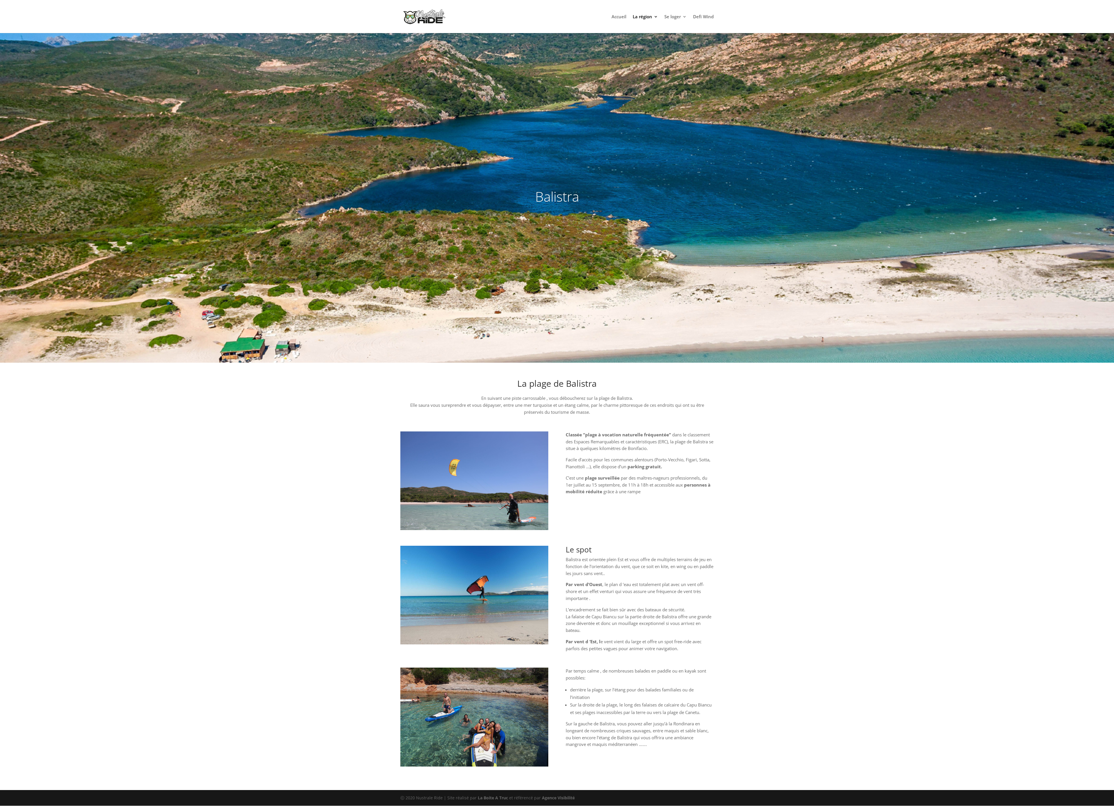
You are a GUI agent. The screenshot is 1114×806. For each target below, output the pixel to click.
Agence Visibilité (558, 797)
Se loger (672, 17)
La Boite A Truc (493, 797)
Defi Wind (703, 17)
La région (642, 17)
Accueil (619, 17)
